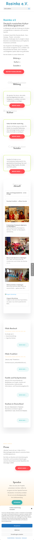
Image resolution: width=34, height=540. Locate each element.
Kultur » (17, 62)
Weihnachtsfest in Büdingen (15, 285)
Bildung (16, 58)
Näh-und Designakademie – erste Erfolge (16, 193)
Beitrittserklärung (13, 72)
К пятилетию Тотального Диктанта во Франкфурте (16, 225)
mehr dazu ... (17, 105)
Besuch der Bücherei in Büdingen (16, 258)
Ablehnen (17, 530)
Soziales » (17, 65)
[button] (31, 508)
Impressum (24, 538)
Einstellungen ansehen (17, 534)
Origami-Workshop (12, 298)
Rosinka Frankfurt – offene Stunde (17, 201)
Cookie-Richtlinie (11, 538)
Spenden (17, 502)
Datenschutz (18, 538)
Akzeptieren (17, 525)
